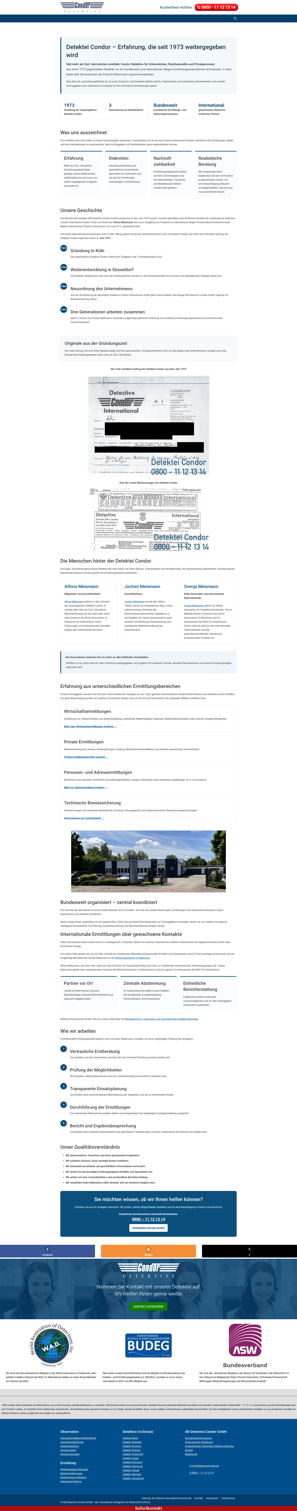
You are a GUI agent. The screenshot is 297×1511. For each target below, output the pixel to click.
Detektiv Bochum (132, 1446)
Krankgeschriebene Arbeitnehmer (78, 1438)
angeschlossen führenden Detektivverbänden (209, 1446)
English (189, 1450)
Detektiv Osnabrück (133, 1478)
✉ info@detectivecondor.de (204, 1465)
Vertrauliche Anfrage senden (148, 1227)
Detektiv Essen (131, 1458)
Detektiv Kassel (131, 1470)
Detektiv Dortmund (133, 1454)
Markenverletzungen (71, 1473)
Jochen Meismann (134, 601)
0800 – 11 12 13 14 (148, 1219)
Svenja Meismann (194, 605)
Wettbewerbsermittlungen (74, 1469)
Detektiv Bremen (131, 1450)
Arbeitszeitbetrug (69, 1446)
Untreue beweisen (70, 1454)
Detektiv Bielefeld (132, 1442)
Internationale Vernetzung (199, 1442)
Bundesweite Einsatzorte (198, 1438)
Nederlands (191, 1454)
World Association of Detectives (132, 957)
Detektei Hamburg (132, 1462)
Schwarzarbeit (68, 1450)
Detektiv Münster (132, 1474)
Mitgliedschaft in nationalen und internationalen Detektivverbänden (161, 1019)
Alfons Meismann (74, 601)
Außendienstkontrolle (72, 1442)
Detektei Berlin (130, 1438)
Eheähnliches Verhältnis (73, 1477)
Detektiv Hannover (133, 1466)
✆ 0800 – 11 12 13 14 (201, 1472)
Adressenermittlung (71, 1481)
